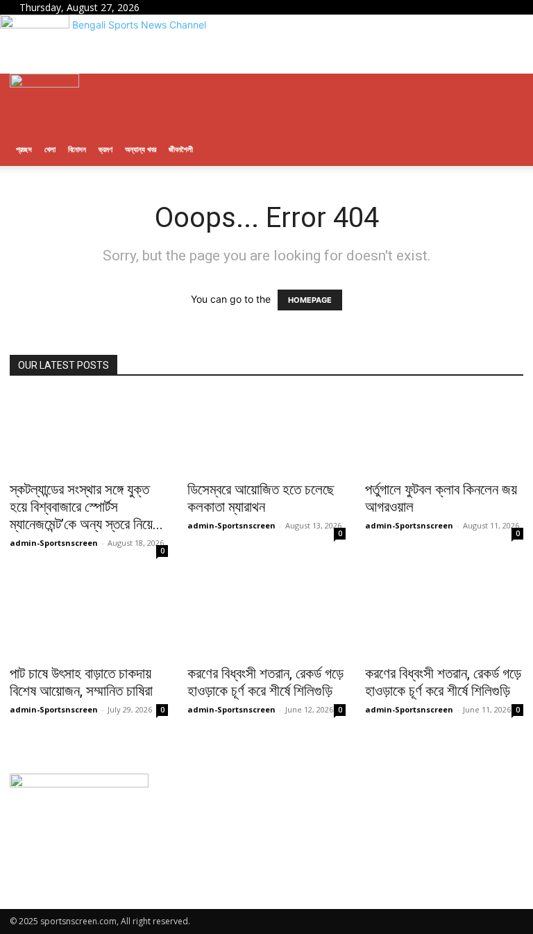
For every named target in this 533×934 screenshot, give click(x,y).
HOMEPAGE (310, 300)
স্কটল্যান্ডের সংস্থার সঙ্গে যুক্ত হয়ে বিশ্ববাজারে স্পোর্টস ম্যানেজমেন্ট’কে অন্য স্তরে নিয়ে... (86, 507)
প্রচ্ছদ (24, 149)
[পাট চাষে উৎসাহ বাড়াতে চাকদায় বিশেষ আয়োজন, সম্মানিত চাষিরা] (89, 617)
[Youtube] (183, 7)
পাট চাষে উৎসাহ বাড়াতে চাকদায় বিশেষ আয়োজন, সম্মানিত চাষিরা (81, 682)
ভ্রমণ (105, 149)
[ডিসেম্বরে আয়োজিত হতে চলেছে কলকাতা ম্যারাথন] (266, 433)
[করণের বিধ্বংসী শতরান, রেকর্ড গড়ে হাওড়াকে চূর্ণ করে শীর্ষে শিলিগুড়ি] (266, 617)
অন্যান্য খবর (140, 149)
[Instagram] (174, 7)
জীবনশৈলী (181, 149)
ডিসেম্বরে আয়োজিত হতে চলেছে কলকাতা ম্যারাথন (261, 498)
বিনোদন (77, 149)
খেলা (50, 149)
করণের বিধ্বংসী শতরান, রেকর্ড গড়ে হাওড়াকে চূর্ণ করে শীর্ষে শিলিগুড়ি (265, 682)
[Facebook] (164, 7)
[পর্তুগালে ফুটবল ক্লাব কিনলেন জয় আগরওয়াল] (444, 433)
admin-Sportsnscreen (54, 542)
